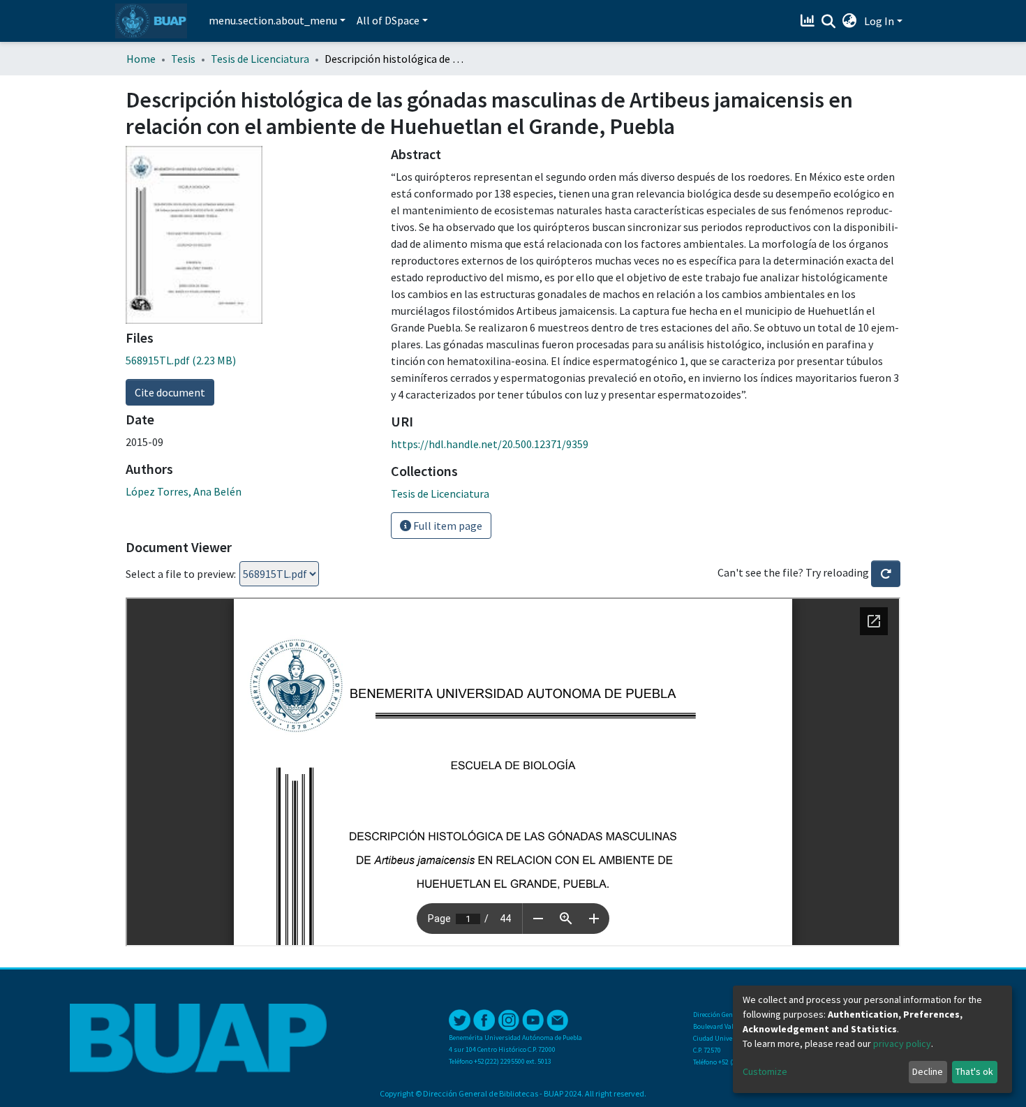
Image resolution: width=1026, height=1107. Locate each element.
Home (141, 59)
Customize (765, 1071)
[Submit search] (828, 22)
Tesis (183, 59)
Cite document (170, 392)
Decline (927, 1071)
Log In (879, 21)
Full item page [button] (446, 526)
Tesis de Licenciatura (260, 59)
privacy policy (902, 1043)
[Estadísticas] (809, 21)
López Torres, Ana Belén (183, 491)
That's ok (974, 1071)
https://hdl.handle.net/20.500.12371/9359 (489, 444)
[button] (849, 21)
